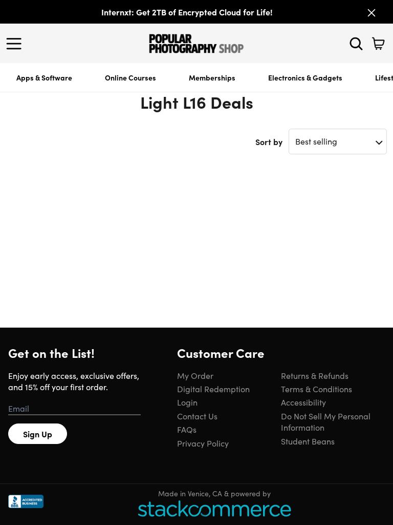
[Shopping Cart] (378, 43)
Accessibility (303, 402)
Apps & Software (44, 77)
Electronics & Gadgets (305, 77)
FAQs (186, 429)
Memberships (212, 77)
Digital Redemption (213, 388)
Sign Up (37, 433)
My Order (195, 375)
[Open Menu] (16, 43)
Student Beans (308, 441)
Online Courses (130, 77)
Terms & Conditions (316, 388)
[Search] (356, 43)
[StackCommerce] (214, 508)
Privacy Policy (203, 443)
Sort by (268, 141)
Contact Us (197, 415)
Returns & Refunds (314, 375)
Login (187, 402)
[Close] (371, 13)
